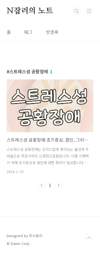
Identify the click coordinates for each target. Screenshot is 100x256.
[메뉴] (89, 11)
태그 (28, 32)
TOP (88, 238)
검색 (76, 11)
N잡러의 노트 (30, 11)
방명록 (52, 32)
